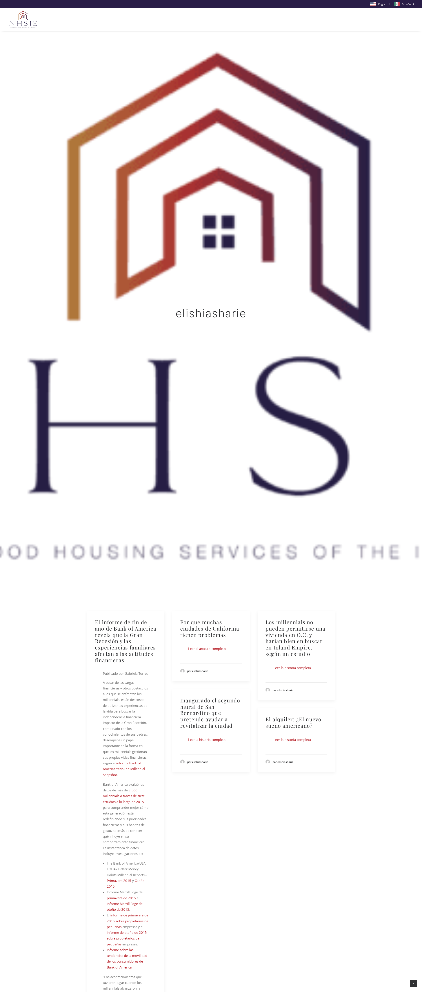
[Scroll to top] (413, 983)
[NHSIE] (23, 19)
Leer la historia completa (292, 668)
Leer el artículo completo (207, 648)
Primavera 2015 (119, 880)
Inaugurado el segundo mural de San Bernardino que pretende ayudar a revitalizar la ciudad (210, 713)
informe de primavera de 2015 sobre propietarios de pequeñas (127, 921)
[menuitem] (380, 4)
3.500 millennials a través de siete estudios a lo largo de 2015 (124, 796)
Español (406, 4)
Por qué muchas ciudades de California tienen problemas (209, 628)
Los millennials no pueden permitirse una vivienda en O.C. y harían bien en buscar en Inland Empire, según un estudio (295, 637)
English (382, 4)
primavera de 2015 (121, 898)
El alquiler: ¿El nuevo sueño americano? (293, 722)
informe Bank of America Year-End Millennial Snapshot (124, 769)
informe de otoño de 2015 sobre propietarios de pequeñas (127, 938)
